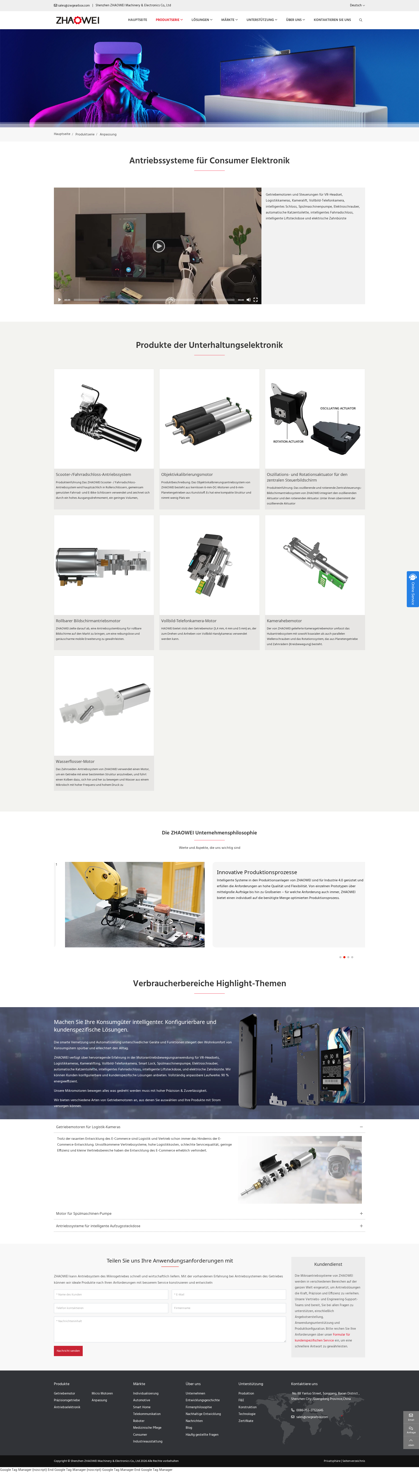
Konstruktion (248, 1407)
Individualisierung (145, 1393)
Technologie (247, 1414)
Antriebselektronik (67, 1407)
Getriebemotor (64, 1393)
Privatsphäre (332, 1461)
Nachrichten (194, 1421)
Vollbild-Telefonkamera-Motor (188, 620)
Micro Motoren (102, 1393)
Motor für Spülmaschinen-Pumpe (84, 1213)
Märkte (227, 20)
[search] (360, 20)
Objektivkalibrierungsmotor (187, 474)
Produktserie (167, 20)
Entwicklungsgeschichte (203, 1400)
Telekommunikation (147, 1414)
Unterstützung (260, 20)
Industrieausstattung (147, 1441)
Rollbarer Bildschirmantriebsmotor (88, 620)
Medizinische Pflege (147, 1427)
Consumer (140, 1434)
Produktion (246, 1393)
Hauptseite (137, 20)
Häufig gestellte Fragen (202, 1434)
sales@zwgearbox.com (74, 5)
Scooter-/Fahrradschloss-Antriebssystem (93, 474)
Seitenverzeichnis (353, 1461)
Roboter (138, 1421)
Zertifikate (246, 1421)
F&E (241, 1400)
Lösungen (200, 20)
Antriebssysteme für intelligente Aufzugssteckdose (98, 1226)
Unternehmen (195, 1393)
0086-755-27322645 (309, 1410)
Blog (189, 1427)
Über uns (294, 20)
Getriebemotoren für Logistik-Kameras (88, 1126)
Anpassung (99, 1400)
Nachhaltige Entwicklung (203, 1414)
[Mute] (249, 300)
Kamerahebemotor (284, 620)
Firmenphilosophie (199, 1407)
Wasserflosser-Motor (75, 761)
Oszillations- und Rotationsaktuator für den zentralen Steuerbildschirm (307, 477)
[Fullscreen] (256, 300)
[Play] (157, 246)
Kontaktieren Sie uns (332, 20)
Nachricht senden (68, 1350)
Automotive (141, 1400)
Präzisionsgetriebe (67, 1400)
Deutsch (356, 5)
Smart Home (142, 1407)
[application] (157, 246)
